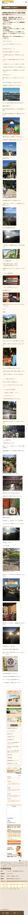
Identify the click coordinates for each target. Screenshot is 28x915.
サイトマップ (23, 866)
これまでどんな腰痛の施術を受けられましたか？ (13, 743)
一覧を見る (19, 775)
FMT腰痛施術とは (10, 739)
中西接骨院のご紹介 (11, 736)
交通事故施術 (9, 757)
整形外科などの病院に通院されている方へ (13, 747)
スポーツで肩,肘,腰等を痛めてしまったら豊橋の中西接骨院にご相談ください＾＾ (14, 784)
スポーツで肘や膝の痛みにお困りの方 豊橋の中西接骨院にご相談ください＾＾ (13, 801)
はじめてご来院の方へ (11, 731)
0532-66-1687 (10, 873)
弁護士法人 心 (6, 33)
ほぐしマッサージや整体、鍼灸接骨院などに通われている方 (13, 751)
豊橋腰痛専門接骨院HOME (12, 728)
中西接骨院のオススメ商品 (12, 763)
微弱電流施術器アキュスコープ (13, 760)
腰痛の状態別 (9, 754)
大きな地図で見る (10, 818)
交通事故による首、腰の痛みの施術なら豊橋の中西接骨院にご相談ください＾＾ (13, 790)
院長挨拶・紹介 (10, 733)
